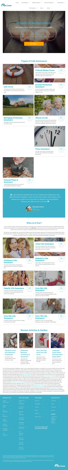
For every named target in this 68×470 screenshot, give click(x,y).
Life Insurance (24, 2)
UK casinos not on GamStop (18, 382)
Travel (41, 8)
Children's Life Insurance (10, 261)
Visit (29, 86)
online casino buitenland (49, 376)
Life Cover (8, 87)
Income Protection (48, 2)
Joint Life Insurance (44, 244)
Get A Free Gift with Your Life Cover (41, 352)
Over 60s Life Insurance (10, 317)
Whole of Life (41, 118)
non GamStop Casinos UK (37, 386)
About (48, 8)
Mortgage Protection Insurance (13, 119)
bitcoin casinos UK (53, 388)
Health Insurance (36, 2)
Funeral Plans (60, 2)
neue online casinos (54, 377)
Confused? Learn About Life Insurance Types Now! (57, 353)
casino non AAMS (26, 374)
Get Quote (33, 44)
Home (17, 2)
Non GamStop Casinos (29, 383)
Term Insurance (42, 149)
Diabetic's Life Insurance (41, 259)
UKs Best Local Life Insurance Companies (10, 352)
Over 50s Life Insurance (41, 289)
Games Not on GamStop (40, 385)
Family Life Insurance (14, 288)
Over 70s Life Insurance (41, 317)
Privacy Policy (23, 457)
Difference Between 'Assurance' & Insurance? (25, 353)
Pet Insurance (32, 8)
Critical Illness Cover (45, 70)
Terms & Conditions (9, 457)
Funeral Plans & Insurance (11, 181)
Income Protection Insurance (43, 85)
